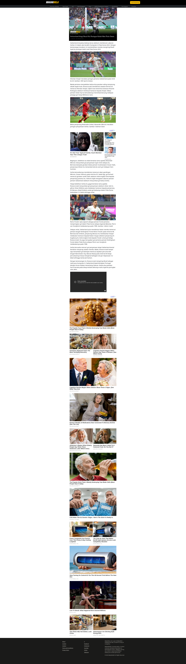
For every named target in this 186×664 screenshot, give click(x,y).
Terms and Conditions (67, 648)
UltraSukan (115, 6)
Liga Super (65, 6)
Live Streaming (135, 2)
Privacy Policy (65, 650)
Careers (64, 646)
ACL (73, 6)
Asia (90, 6)
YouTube (86, 648)
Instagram (86, 646)
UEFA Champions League (101, 6)
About (63, 641)
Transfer (133, 6)
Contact (64, 643)
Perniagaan (125, 6)
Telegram (86, 652)
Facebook (86, 643)
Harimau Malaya (54, 6)
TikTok (85, 650)
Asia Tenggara (81, 6)
